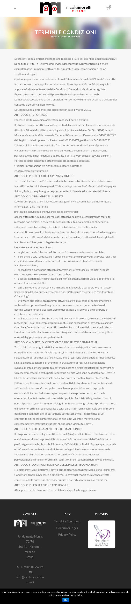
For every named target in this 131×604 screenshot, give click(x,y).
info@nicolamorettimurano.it (30, 579)
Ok (65, 600)
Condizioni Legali (67, 528)
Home (54, 36)
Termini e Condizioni (67, 521)
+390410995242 (31, 567)
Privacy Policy (67, 534)
